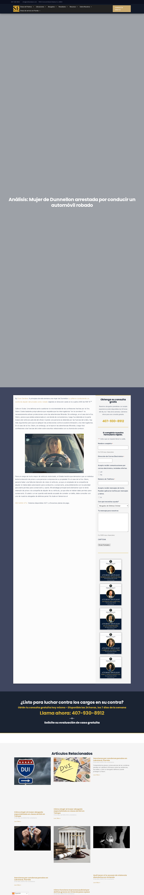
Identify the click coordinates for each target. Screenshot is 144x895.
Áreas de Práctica (26, 7)
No (101, 475)
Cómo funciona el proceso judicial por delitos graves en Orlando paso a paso (72, 891)
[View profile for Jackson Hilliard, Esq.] (110, 594)
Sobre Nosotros (85, 7)
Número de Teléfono (106, 479)
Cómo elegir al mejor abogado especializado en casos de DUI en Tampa (29, 814)
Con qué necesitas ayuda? (108, 502)
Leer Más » (17, 821)
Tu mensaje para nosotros (108, 511)
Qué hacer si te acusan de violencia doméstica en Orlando (110, 876)
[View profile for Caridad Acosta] (110, 643)
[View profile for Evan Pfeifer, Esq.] (110, 619)
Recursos (73, 7)
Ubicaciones (40, 7)
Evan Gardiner (23, 398)
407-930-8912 (15, 2)
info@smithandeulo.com (30, 2)
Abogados (51, 7)
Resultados (62, 7)
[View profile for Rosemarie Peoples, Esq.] (110, 570)
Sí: (101, 497)
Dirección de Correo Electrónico (111, 456)
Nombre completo (105, 443)
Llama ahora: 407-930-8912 (72, 713)
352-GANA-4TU (21, 503)
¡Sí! (101, 472)
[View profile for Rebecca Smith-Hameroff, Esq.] (110, 668)
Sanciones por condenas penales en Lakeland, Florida (110, 759)
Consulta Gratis (119, 9)
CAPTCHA (102, 539)
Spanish (17, 893)
